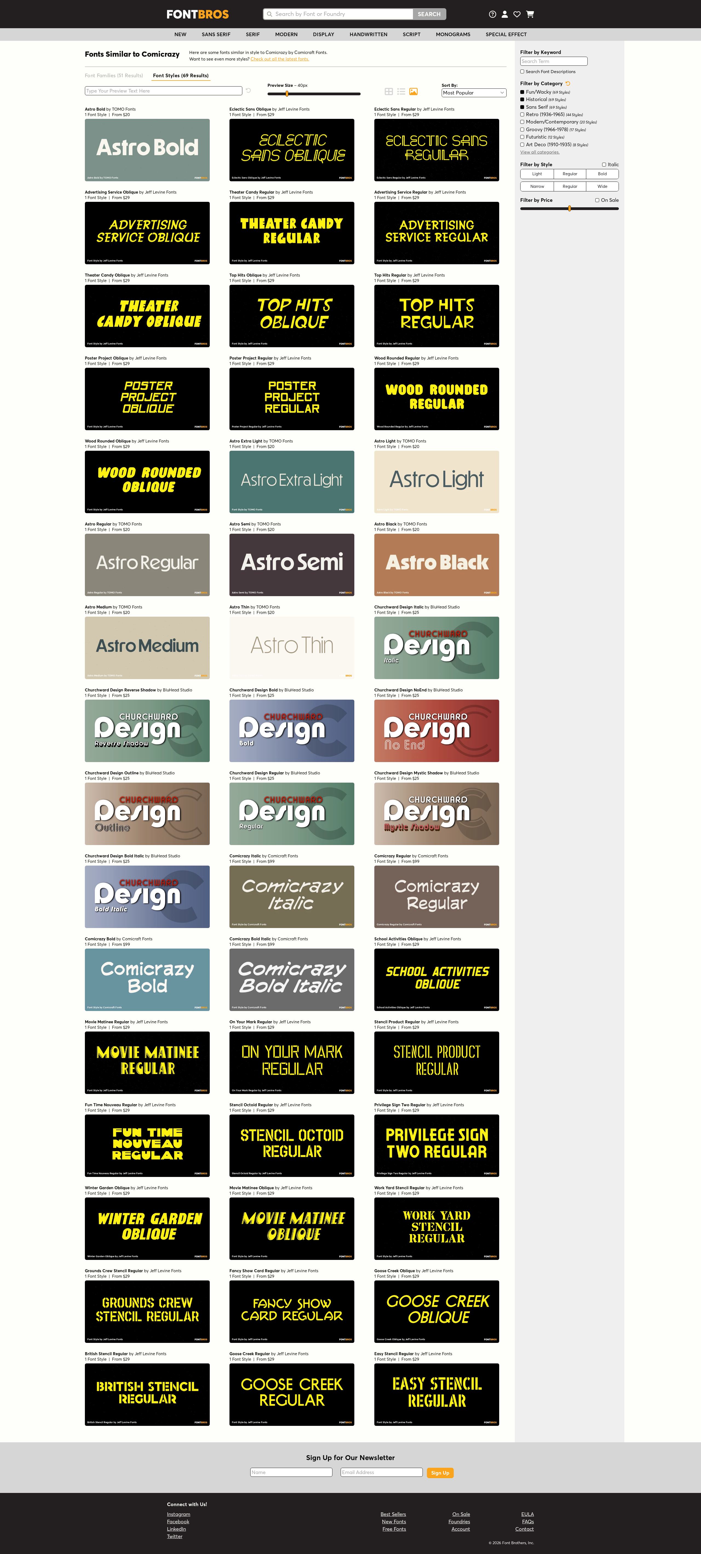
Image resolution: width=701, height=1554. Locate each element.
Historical (545, 99)
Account (461, 1529)
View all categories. (540, 152)
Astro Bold (95, 109)
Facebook (178, 1521)
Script (412, 34)
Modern (286, 34)
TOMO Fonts (124, 109)
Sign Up (440, 1473)
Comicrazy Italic (245, 855)
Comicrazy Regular (392, 855)
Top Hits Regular (390, 275)
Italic (613, 164)
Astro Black (385, 524)
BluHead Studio (445, 607)
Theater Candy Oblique (107, 275)
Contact (524, 1529)
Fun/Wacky (547, 92)
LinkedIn (176, 1529)
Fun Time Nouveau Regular (111, 1104)
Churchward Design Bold (253, 690)
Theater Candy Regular (251, 192)
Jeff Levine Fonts (294, 109)
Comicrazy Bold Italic (250, 938)
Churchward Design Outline (112, 772)
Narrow (537, 186)
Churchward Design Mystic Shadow (408, 772)
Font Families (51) (114, 75)
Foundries (459, 1521)
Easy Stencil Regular (394, 1353)
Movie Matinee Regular (107, 1021)
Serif (253, 34)
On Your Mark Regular (250, 1021)
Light (537, 173)
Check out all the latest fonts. (280, 59)
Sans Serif (216, 34)
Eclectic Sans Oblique (250, 109)
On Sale (609, 200)
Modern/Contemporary (561, 122)
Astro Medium (98, 607)
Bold (602, 173)
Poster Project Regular (251, 358)
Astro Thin (239, 607)
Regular (570, 173)
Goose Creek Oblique (394, 1270)
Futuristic (544, 137)
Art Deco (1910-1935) (556, 144)
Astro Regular (98, 524)
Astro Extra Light (245, 441)
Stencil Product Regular (397, 1021)
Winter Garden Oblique (107, 1187)
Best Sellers (393, 1514)
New (180, 34)
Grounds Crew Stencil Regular (114, 1270)
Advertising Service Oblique (111, 192)
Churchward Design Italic (399, 607)
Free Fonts (394, 1529)
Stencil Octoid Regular (251, 1104)
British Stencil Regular (106, 1353)
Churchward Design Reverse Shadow (120, 690)
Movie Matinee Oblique (251, 1187)
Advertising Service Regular (400, 192)
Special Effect (506, 34)
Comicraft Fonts (283, 855)
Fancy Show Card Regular (254, 1270)
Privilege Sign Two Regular (400, 1104)
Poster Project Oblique (106, 358)
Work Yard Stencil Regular (399, 1187)
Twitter (174, 1536)
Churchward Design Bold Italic (114, 855)
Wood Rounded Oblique (108, 441)
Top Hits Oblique (245, 275)
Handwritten (368, 34)
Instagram (178, 1514)
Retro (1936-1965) (554, 114)
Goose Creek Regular (249, 1353)
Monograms (453, 34)
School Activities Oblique (398, 938)
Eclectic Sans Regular (395, 109)
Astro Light (385, 441)
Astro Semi (239, 524)
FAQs (528, 1521)
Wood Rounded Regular (397, 358)
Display (323, 34)
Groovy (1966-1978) (555, 129)
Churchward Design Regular (256, 772)
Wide (602, 186)
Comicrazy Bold (100, 938)
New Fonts (394, 1521)
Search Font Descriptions (550, 71)
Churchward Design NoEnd (400, 690)
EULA (527, 1514)
